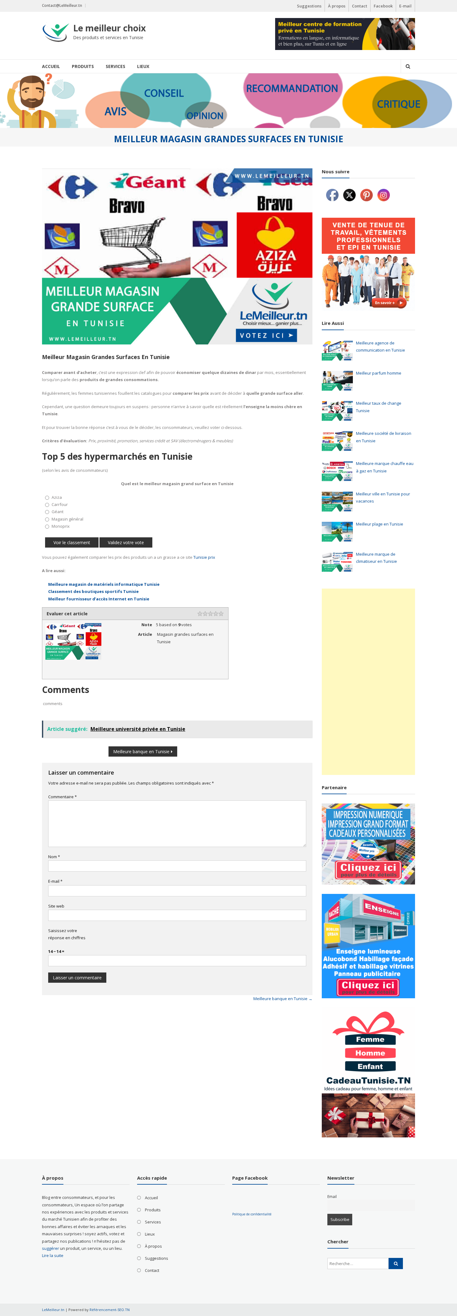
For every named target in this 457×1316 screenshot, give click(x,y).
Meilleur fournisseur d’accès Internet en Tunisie (98, 599)
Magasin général (67, 519)
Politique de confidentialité (251, 1214)
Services (115, 66)
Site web (56, 906)
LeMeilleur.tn (53, 1309)
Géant (57, 511)
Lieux (143, 66)
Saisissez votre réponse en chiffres (66, 934)
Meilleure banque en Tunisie (141, 751)
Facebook (383, 6)
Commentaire (62, 796)
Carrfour (60, 504)
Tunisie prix (204, 557)
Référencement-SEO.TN (110, 1309)
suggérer (50, 1248)
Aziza (57, 497)
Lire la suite (52, 1255)
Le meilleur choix (109, 28)
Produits (83, 66)
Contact (359, 6)
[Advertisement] (368, 682)
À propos (336, 6)
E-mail (405, 6)
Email (332, 1196)
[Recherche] (396, 1263)
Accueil (51, 66)
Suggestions (309, 6)
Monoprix (61, 526)
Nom (54, 856)
